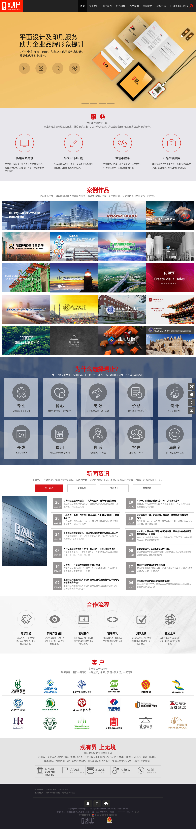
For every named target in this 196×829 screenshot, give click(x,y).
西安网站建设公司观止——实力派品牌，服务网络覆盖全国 (90, 501)
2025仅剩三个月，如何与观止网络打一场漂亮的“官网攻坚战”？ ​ (162, 516)
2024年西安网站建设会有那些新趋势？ (154, 581)
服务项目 (107, 5)
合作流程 (120, 5)
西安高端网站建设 (68, 792)
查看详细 (25, 219)
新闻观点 (147, 5)
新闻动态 (82, 488)
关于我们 (93, 5)
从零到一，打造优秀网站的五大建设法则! (82, 565)
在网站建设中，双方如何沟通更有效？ (154, 549)
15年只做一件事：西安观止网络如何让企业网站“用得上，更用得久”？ (91, 516)
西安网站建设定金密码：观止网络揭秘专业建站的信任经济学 (91, 533)
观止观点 (49, 488)
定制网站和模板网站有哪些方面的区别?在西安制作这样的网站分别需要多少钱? (91, 581)
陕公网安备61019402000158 (106, 815)
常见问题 (147, 488)
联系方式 (161, 5)
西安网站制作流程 (53, 792)
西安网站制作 (63, 789)
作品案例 (134, 5)
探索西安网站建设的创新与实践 (151, 565)
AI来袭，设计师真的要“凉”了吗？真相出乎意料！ (159, 501)
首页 (82, 5)
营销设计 (114, 488)
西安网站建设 (51, 789)
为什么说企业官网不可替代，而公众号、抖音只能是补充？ (90, 549)
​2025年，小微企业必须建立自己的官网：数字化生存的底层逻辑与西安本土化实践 (164, 532)
